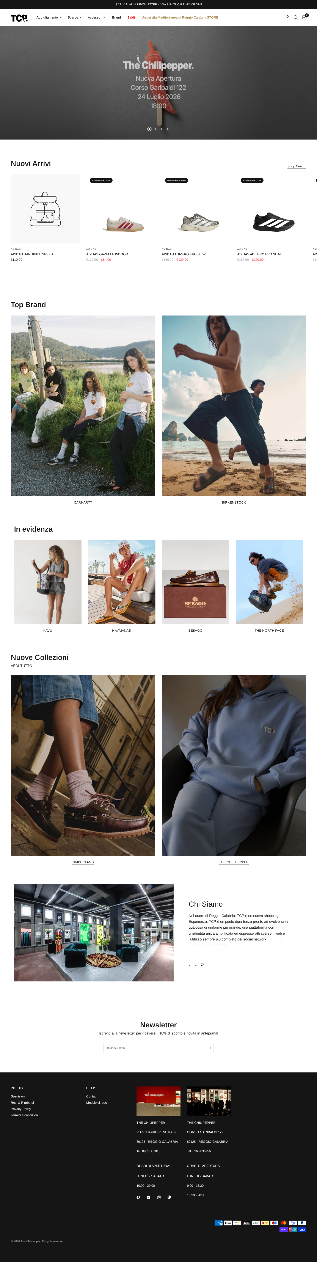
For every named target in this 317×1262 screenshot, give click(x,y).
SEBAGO (195, 630)
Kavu (47, 630)
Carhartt (83, 502)
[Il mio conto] (288, 17)
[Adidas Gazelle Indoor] (120, 208)
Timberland (83, 862)
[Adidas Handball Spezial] (45, 208)
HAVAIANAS (121, 630)
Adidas (16, 249)
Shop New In (296, 166)
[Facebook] (141, 1197)
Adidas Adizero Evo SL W (184, 254)
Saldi (131, 17)
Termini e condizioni (24, 1115)
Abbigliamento (47, 17)
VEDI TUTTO (21, 666)
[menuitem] (48, 17)
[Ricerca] (296, 17)
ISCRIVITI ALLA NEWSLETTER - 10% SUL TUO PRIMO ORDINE (158, 4)
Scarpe (73, 17)
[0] (303, 17)
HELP (90, 1087)
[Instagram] (162, 1197)
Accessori (95, 17)
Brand (116, 17)
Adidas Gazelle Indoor (107, 254)
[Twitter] (151, 1197)
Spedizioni (18, 1096)
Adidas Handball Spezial (33, 254)
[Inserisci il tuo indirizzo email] (209, 1048)
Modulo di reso (96, 1102)
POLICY (17, 1087)
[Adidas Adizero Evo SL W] (196, 208)
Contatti (91, 1096)
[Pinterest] (172, 1197)
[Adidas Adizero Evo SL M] (271, 208)
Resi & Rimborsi (22, 1102)
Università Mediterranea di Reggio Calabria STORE (179, 17)
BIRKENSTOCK (234, 502)
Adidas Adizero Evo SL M (259, 254)
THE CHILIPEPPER (234, 862)
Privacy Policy (21, 1109)
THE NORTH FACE (269, 630)
